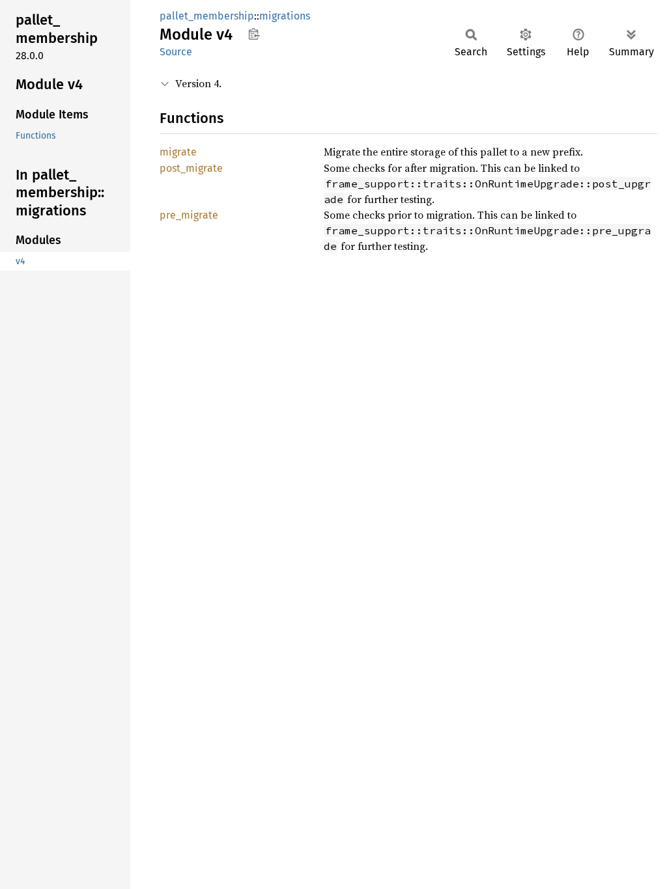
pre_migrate (189, 215)
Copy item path (253, 34)
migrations (284, 16)
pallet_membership (207, 16)
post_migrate (191, 168)
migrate (178, 152)
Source (176, 52)
